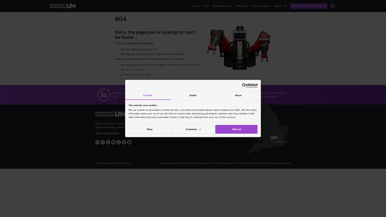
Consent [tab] (147, 95)
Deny (149, 129)
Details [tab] (193, 95)
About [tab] (238, 95)
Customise (191, 129)
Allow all (236, 129)
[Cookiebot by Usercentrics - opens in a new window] (244, 85)
